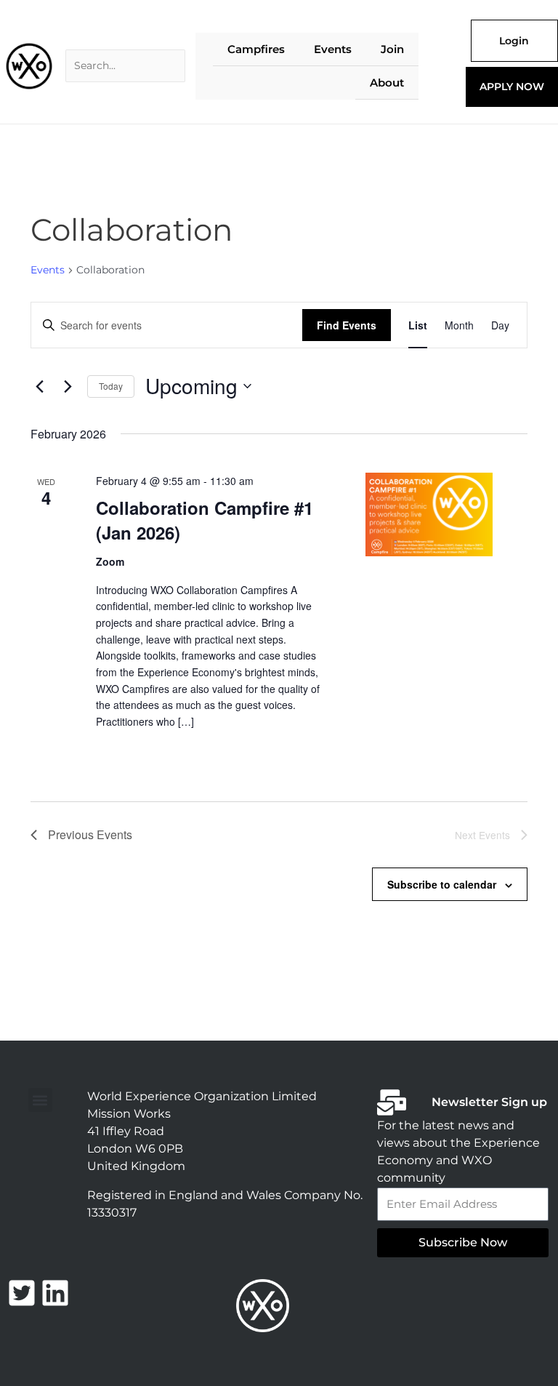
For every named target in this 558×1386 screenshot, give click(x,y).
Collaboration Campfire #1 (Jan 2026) (204, 520)
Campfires (256, 49)
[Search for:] (125, 65)
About (387, 82)
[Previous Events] (39, 386)
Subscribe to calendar (441, 884)
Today (111, 386)
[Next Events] (67, 386)
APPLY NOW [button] (512, 86)
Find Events (346, 325)
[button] (40, 1100)
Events (48, 269)
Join (392, 49)
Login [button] (514, 41)
